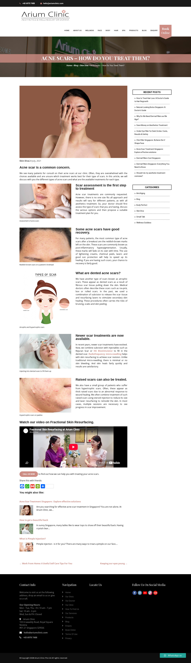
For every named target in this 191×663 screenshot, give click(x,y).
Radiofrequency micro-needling (105, 354)
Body (108, 30)
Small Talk (140, 217)
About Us (77, 30)
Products (133, 30)
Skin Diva (84, 65)
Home (66, 30)
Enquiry (154, 30)
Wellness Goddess (143, 223)
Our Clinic (69, 605)
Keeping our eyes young (113, 563)
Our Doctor (70, 601)
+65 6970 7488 (28, 3)
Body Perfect (141, 205)
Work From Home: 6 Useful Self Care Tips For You (45, 563)
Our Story (69, 596)
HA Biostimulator (103, 350)
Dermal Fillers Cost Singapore (148, 158)
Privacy (68, 638)
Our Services (71, 613)
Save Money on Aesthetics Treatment (151, 125)
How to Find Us (72, 609)
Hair (116, 30)
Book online (70, 630)
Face (100, 30)
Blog (144, 30)
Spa (123, 30)
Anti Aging (140, 193)
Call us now (29, 474)
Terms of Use (71, 634)
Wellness (89, 30)
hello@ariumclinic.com (53, 3)
